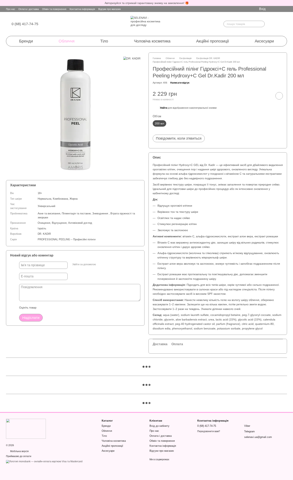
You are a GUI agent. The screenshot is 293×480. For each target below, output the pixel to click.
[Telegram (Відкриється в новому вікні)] (278, 9)
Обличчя (67, 41)
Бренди (26, 41)
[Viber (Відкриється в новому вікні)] (284, 9)
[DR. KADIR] (132, 58)
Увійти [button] (163, 107)
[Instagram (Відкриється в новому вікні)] (271, 9)
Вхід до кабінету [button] (159, 425)
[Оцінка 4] (62, 307)
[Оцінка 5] (68, 307)
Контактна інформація (82, 9)
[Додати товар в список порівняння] (267, 95)
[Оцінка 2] (49, 307)
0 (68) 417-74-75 (25, 24)
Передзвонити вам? (208, 431)
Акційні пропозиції (212, 41)
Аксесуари (264, 41)
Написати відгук (179, 82)
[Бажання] (272, 24)
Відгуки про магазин (109, 9)
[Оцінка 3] (56, 307)
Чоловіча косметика (152, 41)
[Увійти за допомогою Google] (106, 264)
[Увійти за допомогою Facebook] (100, 264)
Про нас (10, 9)
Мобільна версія (19, 451)
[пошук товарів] (261, 24)
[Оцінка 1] (43, 307)
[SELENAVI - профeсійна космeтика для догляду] (26, 428)
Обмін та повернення (54, 9)
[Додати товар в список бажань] (279, 96)
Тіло (104, 41)
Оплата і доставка (28, 9)
